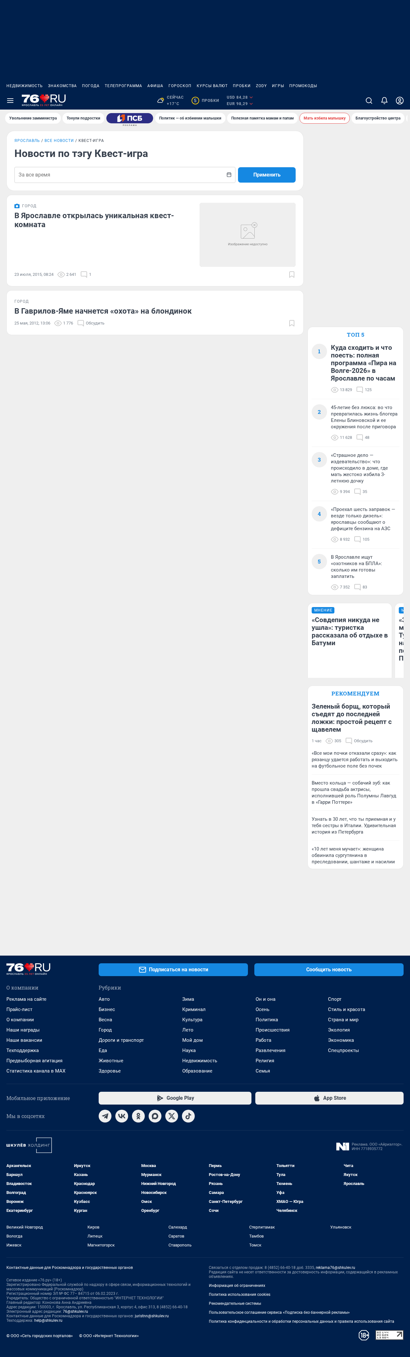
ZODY (261, 86)
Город (105, 1030)
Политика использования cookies (239, 1294)
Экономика (341, 1040)
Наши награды (23, 1030)
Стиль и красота (346, 1009)
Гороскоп (180, 86)
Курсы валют (212, 86)
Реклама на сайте (26, 999)
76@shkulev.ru (75, 1311)
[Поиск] (369, 101)
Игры (278, 86)
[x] (171, 1116)
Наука (189, 1050)
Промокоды (303, 86)
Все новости (59, 140)
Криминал (194, 1009)
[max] (155, 1116)
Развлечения (270, 1050)
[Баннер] (129, 118)
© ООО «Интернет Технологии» (109, 1335)
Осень (262, 1009)
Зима (188, 999)
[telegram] (105, 1116)
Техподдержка (22, 1050)
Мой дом (192, 1040)
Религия (265, 1061)
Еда (103, 1050)
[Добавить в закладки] (292, 274)
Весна (105, 1020)
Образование (197, 1071)
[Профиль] (399, 101)
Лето (187, 1030)
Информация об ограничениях (237, 1285)
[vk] (121, 1116)
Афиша (155, 86)
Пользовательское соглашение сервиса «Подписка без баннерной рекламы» (279, 1312)
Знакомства (62, 86)
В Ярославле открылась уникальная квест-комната (94, 220)
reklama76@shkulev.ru (335, 1267)
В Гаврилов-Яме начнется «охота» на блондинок (103, 311)
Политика (267, 1020)
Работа (263, 1040)
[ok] (138, 1116)
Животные (111, 1061)
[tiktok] (188, 1116)
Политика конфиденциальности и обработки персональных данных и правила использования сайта (301, 1321)
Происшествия (273, 1030)
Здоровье (110, 1071)
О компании (20, 1020)
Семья (263, 1071)
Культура (192, 1020)
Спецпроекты (343, 1050)
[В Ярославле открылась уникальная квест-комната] (248, 235)
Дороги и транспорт (121, 1040)
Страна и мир (343, 1020)
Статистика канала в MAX (35, 1071)
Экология (339, 1030)
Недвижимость (24, 86)
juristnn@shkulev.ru (152, 1316)
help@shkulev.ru (48, 1320)
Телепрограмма (123, 86)
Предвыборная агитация (34, 1061)
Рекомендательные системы (235, 1303)
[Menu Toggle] (10, 101)
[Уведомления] (384, 101)
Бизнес (107, 1009)
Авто (104, 999)
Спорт (334, 999)
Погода (91, 86)
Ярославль (27, 140)
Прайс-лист (19, 1009)
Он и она (265, 999)
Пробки (242, 86)
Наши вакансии (24, 1040)
